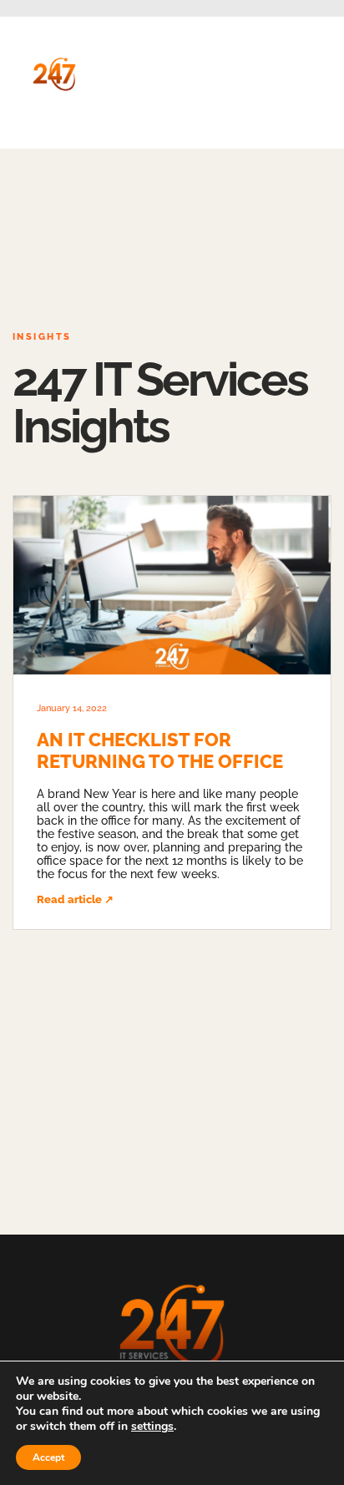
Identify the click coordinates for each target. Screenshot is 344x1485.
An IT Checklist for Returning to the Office (160, 750)
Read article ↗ (75, 899)
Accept (48, 1457)
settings (152, 1426)
